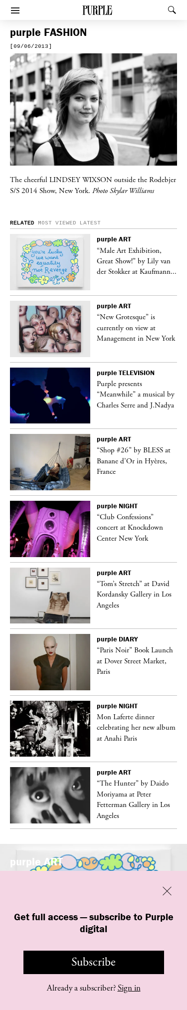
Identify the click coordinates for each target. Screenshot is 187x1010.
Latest (90, 223)
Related (22, 223)
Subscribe (93, 962)
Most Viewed (57, 223)
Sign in (129, 988)
